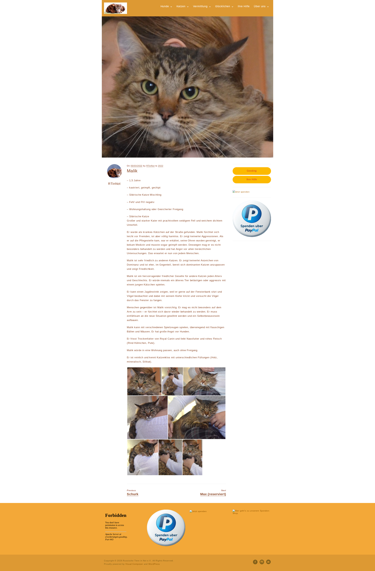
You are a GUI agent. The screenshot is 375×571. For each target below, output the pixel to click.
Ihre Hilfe (244, 6)
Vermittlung (200, 6)
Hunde (165, 6)
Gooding (252, 171)
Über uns (260, 6)
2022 (160, 166)
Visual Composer (134, 564)
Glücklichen (222, 6)
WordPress (154, 564)
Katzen (181, 6)
